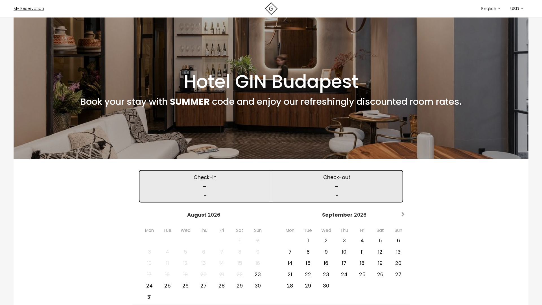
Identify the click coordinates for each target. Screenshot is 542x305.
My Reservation (29, 8)
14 (290, 263)
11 (362, 251)
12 (380, 251)
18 (362, 263)
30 (258, 285)
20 (398, 263)
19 (380, 263)
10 (344, 251)
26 (185, 285)
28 (221, 285)
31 (149, 296)
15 (308, 263)
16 (326, 263)
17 (344, 263)
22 (308, 274)
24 (149, 285)
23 (258, 274)
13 (398, 251)
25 (167, 285)
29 (240, 285)
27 (203, 285)
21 (290, 274)
